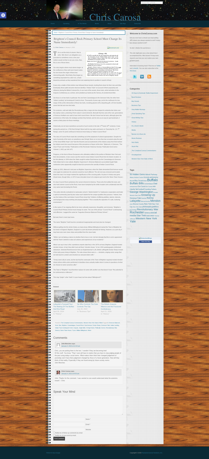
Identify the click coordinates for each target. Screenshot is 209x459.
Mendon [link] (155, 200)
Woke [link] (89, 330)
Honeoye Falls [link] (135, 198)
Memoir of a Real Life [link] (139, 134)
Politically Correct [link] (100, 328)
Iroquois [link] (76, 328)
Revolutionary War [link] (111, 328)
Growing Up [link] (148, 194)
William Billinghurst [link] (81, 330)
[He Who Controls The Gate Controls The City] (88, 296)
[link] (3, 15)
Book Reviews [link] (136, 97)
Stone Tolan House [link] (65, 330)
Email (87, 424)
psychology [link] (133, 209)
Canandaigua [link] (71, 325)
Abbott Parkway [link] (151, 174)
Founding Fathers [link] (150, 189)
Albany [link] (132, 177)
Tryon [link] (74, 330)
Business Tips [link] (136, 105)
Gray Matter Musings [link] (138, 109)
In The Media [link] (82, 23)
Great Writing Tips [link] (137, 118)
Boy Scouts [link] (135, 101)
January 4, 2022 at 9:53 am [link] (70, 374)
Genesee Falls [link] (105, 325)
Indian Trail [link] (58, 328)
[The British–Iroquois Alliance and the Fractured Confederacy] (111, 296)
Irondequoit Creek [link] (67, 328)
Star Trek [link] (141, 215)
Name (88, 419)
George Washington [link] (141, 191)
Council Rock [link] (80, 325)
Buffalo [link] (152, 180)
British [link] (145, 180)
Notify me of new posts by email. (65, 435)
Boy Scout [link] (139, 181)
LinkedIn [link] (135, 68)
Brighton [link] (64, 325)
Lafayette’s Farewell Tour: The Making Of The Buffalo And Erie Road (63, 306)
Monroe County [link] (138, 204)
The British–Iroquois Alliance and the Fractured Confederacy (111, 306)
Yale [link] (133, 221)
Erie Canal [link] (141, 186)
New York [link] (148, 204)
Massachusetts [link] (145, 201)
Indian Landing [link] (115, 325)
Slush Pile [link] (135, 146)
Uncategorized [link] (136, 155)
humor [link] (144, 198)
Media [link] (134, 130)
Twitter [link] (158, 66)
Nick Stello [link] (135, 142)
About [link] (109, 23)
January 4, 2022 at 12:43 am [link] (70, 346)
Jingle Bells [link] (82, 328)
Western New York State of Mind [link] (93, 322)
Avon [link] (56, 325)
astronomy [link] (154, 177)
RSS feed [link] (133, 71)
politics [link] (155, 206)
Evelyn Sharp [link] (97, 325)
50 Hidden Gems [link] (137, 174)
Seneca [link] (57, 330)
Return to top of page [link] (53, 453)
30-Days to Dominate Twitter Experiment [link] (145, 93)
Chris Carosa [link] (115, 14)
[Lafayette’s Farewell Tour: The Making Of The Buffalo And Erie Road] (64, 296)
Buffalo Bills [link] (137, 183)
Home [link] (53, 23)
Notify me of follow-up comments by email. (69, 433)
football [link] (141, 189)
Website (88, 429)
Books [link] (95, 24)
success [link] (150, 215)
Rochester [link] (137, 212)
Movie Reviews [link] (137, 138)
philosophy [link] (147, 207)
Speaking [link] (66, 23)
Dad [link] (155, 183)
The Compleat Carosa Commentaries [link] (72, 322)
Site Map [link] (123, 23)
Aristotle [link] (146, 177)
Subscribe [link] (137, 23)
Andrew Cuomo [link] (138, 177)
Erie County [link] (148, 186)
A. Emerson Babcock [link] (114, 322)
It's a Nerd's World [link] (137, 126)
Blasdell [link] (132, 180)
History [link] (134, 122)
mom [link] (131, 204)
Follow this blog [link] (145, 241)
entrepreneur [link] (133, 186)
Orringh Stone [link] (90, 328)
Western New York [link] (146, 218)
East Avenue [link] (88, 325)
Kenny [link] (150, 198)
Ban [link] (60, 325)
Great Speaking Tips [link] (138, 113)
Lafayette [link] (135, 200)
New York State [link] (137, 207)
